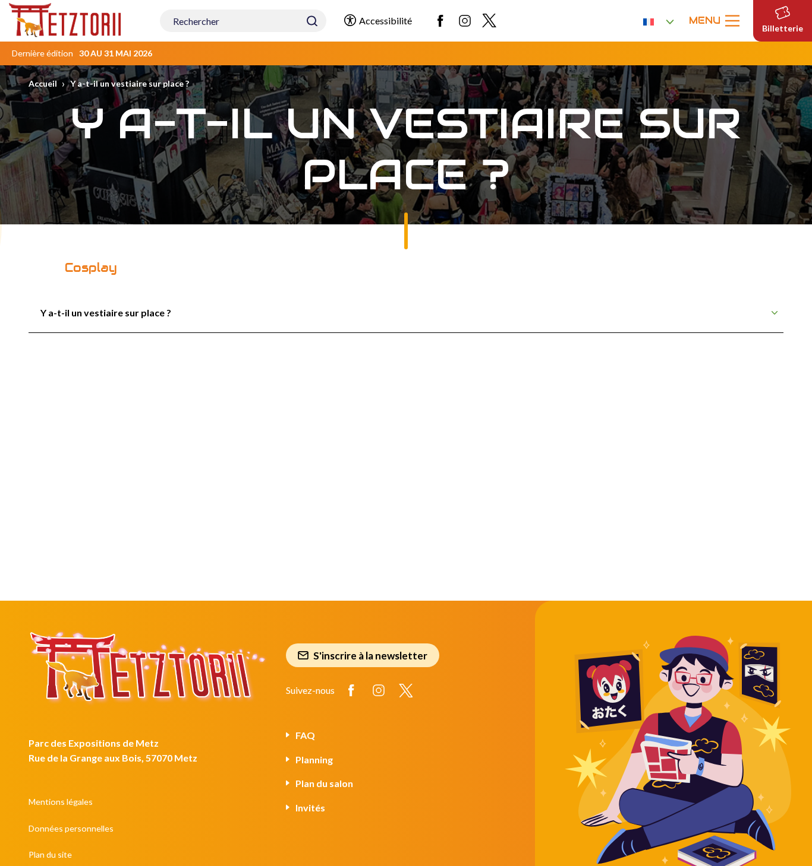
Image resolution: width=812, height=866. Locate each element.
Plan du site (50, 854)
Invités (310, 807)
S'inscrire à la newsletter (370, 655)
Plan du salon (324, 783)
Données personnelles (71, 828)
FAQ (305, 735)
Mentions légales (61, 802)
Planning (314, 759)
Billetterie (782, 28)
